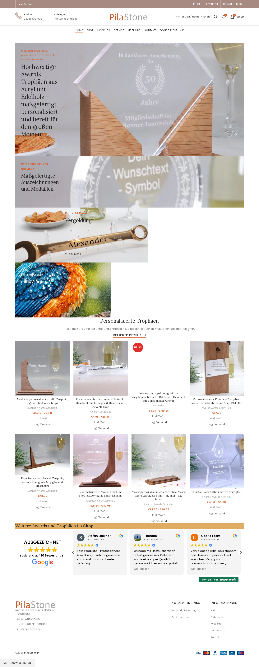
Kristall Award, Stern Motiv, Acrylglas (217, 492)
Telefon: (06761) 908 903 (32, 624)
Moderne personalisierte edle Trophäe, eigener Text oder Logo (42, 401)
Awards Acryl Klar (163, 504)
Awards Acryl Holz (47, 407)
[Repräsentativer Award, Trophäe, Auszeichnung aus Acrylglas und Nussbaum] (42, 454)
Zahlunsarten (180, 617)
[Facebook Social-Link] (194, 4)
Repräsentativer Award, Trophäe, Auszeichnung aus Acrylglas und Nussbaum (42, 482)
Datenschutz (218, 617)
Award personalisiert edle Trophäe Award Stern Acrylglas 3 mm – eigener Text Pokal (159, 495)
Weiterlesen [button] (141, 569)
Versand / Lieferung (183, 610)
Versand (45, 424)
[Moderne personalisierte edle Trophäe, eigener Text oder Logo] (42, 368)
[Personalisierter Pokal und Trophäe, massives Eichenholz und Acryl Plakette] (217, 368)
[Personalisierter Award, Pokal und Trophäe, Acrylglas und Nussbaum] (100, 461)
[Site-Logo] (129, 16)
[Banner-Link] (129, 99)
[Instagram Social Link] (198, 4)
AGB (212, 610)
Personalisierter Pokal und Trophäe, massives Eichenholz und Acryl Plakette (216, 401)
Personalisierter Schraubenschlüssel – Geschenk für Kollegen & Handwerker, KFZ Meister (100, 402)
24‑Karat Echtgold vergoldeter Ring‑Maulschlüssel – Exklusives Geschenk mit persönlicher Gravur (159, 396)
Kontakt (215, 637)
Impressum (217, 630)
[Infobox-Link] (28, 16)
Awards (31, 407)
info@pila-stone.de (29, 629)
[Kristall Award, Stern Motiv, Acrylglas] (217, 461)
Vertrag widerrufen (17, 662)
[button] (241, 552)
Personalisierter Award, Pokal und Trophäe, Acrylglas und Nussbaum (100, 494)
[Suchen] (216, 17)
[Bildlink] (36, 604)
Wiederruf (216, 623)
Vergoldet (105, 411)
